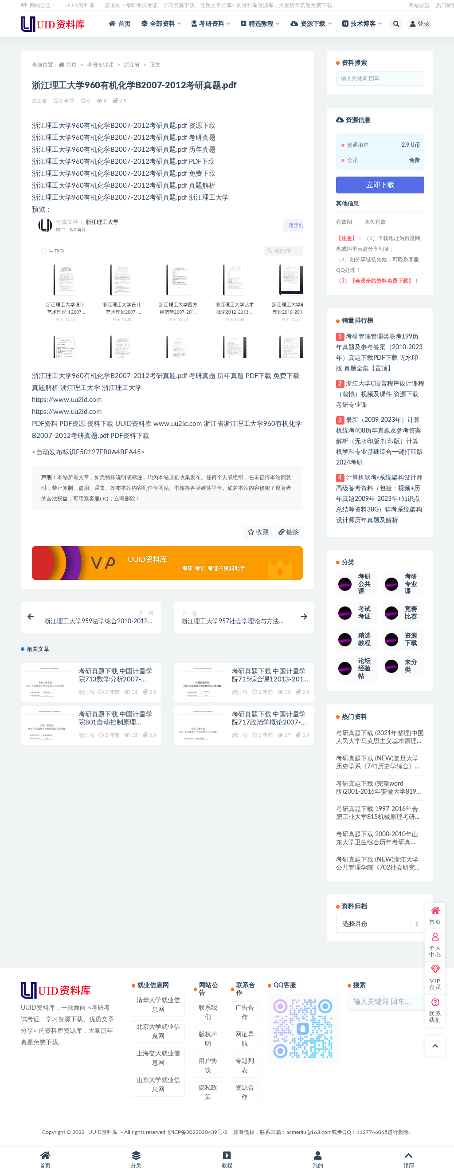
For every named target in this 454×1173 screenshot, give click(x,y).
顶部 (408, 1165)
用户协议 (208, 1066)
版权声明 (208, 1039)
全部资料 (162, 24)
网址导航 (244, 1039)
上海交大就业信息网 (158, 1058)
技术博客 (363, 24)
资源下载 (313, 24)
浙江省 (132, 64)
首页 (124, 24)
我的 (318, 1165)
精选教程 (261, 24)
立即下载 (380, 185)
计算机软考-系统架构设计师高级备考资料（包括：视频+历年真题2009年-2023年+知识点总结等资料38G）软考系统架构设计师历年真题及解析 (379, 499)
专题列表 (244, 1066)
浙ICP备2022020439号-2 (197, 1132)
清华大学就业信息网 (158, 1005)
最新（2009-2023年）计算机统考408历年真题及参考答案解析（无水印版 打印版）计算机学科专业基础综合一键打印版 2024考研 (379, 441)
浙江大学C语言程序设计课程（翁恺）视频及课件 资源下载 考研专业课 (380, 394)
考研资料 (211, 24)
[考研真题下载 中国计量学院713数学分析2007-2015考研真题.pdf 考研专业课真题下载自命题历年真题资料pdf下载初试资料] (47, 690)
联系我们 (208, 1012)
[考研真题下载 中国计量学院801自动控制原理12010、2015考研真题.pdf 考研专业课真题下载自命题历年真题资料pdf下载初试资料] (47, 733)
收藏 (261, 532)
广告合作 (244, 1012)
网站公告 (419, 5)
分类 (136, 1165)
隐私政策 (208, 1092)
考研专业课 (100, 64)
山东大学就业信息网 (158, 1085)
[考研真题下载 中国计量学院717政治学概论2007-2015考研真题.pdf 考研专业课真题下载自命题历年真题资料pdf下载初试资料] (201, 733)
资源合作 (244, 1092)
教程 (227, 1165)
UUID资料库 (102, 1132)
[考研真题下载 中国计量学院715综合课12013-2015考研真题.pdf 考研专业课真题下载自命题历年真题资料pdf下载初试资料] (201, 690)
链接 (292, 532)
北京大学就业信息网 (158, 1031)
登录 (423, 24)
